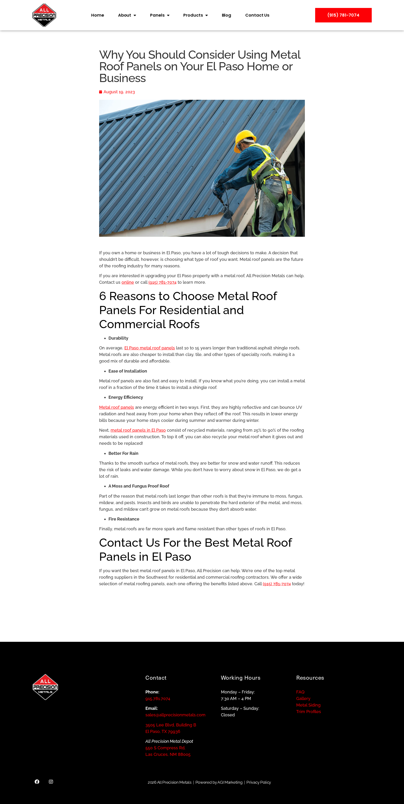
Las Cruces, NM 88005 (168, 754)
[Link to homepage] (60, 15)
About (124, 15)
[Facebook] (37, 781)
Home (97, 15)
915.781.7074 (157, 698)
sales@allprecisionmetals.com (175, 714)
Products (193, 15)
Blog (226, 15)
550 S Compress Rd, (165, 747)
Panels (157, 15)
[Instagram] (51, 781)
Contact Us (257, 15)
